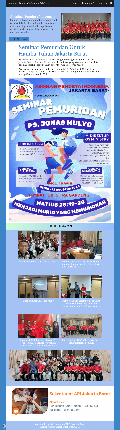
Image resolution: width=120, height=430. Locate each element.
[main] (34, 25)
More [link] (101, 3)
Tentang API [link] (88, 3)
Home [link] (74, 3)
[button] (111, 3)
